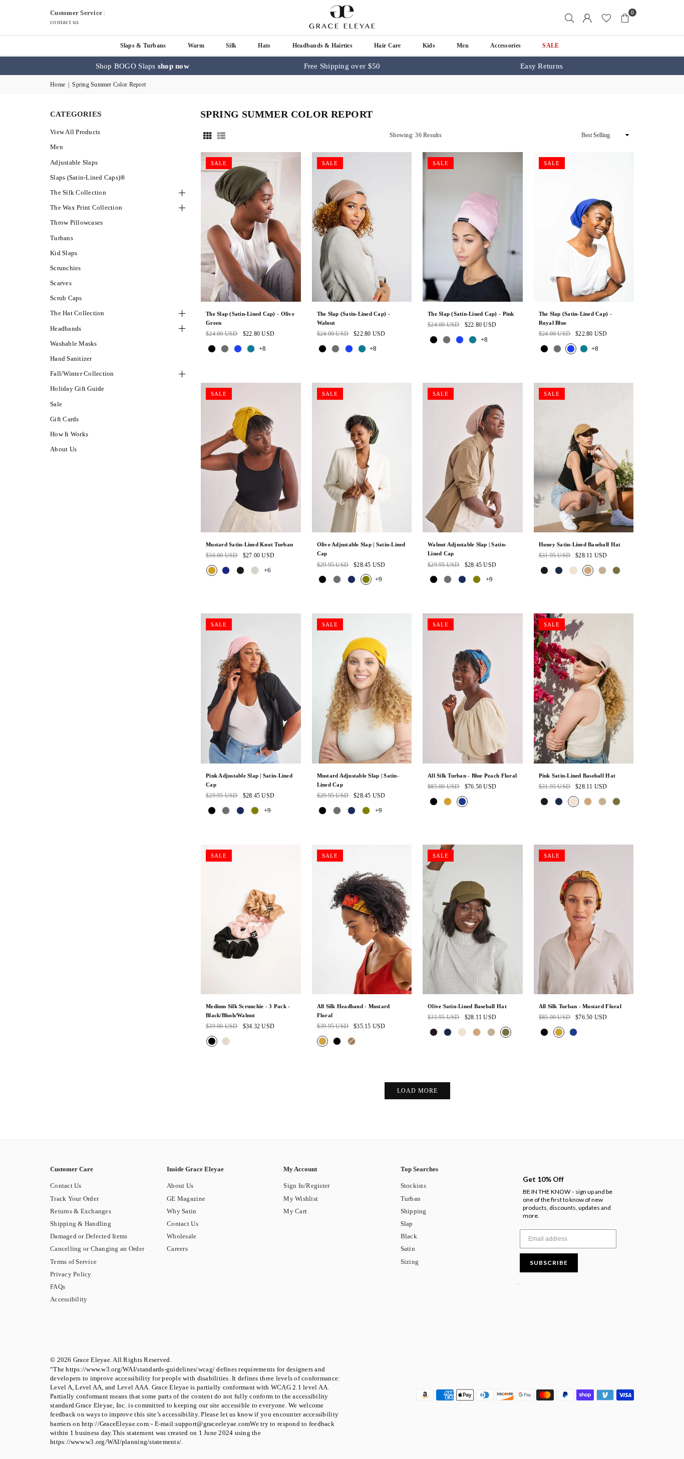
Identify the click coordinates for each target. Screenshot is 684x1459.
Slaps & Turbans (143, 45)
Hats (264, 45)
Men (463, 45)
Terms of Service (73, 1261)
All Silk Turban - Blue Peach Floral (472, 776)
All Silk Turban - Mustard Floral (580, 1006)
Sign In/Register (306, 1185)
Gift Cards (64, 419)
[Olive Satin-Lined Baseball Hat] (473, 919)
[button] (625, 18)
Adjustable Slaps (74, 162)
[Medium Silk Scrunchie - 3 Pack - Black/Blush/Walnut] (251, 919)
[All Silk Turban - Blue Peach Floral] (473, 688)
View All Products (75, 132)
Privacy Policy (71, 1274)
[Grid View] (207, 135)
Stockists (413, 1185)
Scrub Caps (66, 298)
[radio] (211, 348)
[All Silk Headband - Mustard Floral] (362, 919)
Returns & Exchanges (80, 1211)
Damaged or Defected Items (89, 1236)
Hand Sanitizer (71, 358)
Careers (177, 1248)
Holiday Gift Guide (77, 388)
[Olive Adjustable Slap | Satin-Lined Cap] (362, 457)
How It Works (69, 434)
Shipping (414, 1211)
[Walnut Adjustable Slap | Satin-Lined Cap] (473, 457)
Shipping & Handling (80, 1223)
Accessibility (68, 1299)
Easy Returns (541, 66)
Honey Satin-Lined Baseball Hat (580, 544)
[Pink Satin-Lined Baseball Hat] (584, 688)
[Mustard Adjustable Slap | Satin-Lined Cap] (362, 688)
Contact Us (66, 1185)
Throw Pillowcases (76, 222)
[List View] (221, 135)
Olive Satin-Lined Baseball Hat (467, 1006)
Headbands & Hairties (322, 45)
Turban (411, 1198)
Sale (56, 404)
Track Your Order (74, 1198)
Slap (407, 1223)
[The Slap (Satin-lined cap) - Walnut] (362, 227)
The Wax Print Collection (86, 207)
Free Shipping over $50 (342, 66)
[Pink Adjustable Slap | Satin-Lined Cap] (251, 688)
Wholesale (181, 1236)
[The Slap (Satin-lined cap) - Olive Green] (251, 227)
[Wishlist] (606, 18)
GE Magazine (186, 1198)
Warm (196, 45)
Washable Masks (73, 343)
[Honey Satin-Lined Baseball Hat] (584, 457)
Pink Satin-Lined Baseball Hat (577, 776)
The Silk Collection (78, 192)
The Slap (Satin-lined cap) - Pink (471, 314)
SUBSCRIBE (549, 1262)
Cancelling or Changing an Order (97, 1248)
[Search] (569, 18)
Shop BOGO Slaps (142, 66)
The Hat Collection (77, 313)
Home (57, 84)
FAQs (57, 1286)
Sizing (410, 1261)
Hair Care (387, 45)
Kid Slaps (63, 253)
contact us (64, 22)
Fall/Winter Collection (82, 373)
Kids (429, 45)
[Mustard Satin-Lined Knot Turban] (251, 457)
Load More (417, 1090)
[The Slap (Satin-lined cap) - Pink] (473, 227)
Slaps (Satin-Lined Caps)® (88, 177)
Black (409, 1236)
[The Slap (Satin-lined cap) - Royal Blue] (584, 227)
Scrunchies (65, 268)
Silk (231, 45)
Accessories (505, 45)
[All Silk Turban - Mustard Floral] (584, 919)
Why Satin (181, 1211)
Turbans (61, 238)
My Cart (295, 1211)
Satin (408, 1248)
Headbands (65, 328)
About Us (63, 449)
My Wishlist (300, 1198)
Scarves (61, 283)
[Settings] (587, 18)
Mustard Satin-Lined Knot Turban (249, 544)
